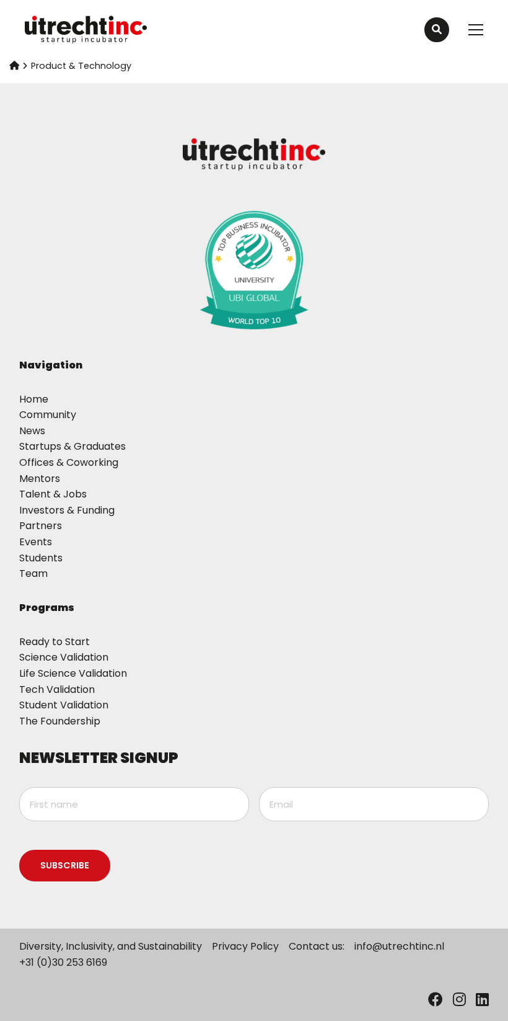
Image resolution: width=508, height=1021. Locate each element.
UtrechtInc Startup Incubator (87, 29)
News (32, 431)
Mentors (39, 478)
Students (41, 558)
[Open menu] (470, 29)
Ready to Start (54, 642)
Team (33, 573)
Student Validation (63, 705)
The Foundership (59, 721)
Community (47, 415)
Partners (40, 526)
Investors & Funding (67, 510)
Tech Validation (57, 689)
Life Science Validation (73, 673)
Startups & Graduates (72, 446)
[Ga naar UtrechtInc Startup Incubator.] (14, 66)
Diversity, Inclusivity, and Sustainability (110, 946)
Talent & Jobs (53, 494)
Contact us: (316, 946)
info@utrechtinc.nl (399, 946)
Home (33, 399)
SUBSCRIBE (64, 865)
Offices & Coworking (68, 462)
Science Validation (63, 657)
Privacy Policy (245, 946)
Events (35, 542)
